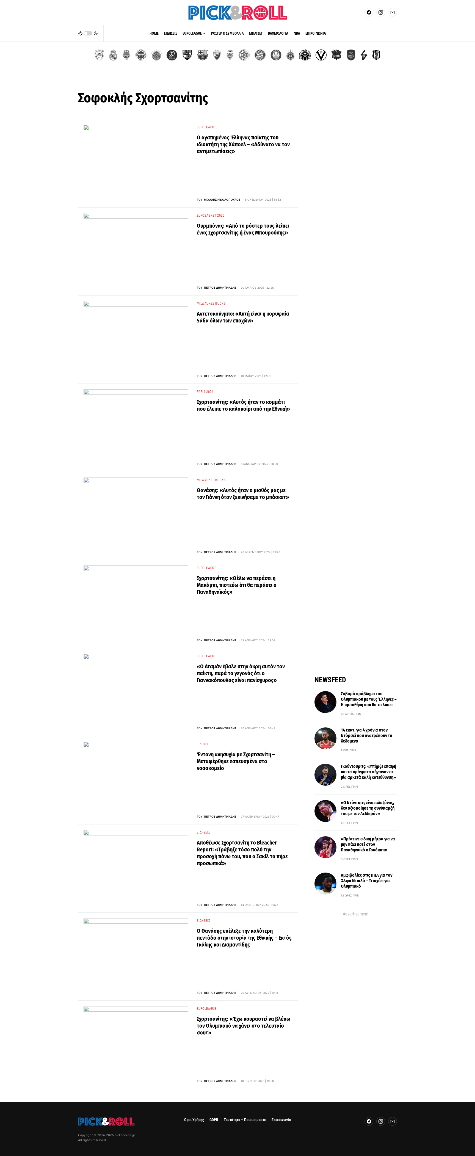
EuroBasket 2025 (211, 215)
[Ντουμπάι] (230, 54)
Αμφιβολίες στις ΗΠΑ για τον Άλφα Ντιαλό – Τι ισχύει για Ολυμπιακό (366, 881)
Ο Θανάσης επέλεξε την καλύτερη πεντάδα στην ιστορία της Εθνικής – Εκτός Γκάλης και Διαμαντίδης (244, 938)
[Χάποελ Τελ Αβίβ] (171, 54)
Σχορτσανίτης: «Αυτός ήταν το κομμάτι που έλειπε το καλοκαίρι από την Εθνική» (243, 405)
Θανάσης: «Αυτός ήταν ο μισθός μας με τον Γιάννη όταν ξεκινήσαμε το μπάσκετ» (243, 493)
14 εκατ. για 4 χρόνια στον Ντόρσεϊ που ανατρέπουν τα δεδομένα (366, 735)
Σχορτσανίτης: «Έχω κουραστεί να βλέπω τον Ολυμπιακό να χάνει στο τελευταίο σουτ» (243, 1026)
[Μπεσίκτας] (376, 54)
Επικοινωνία (281, 1120)
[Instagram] (380, 12)
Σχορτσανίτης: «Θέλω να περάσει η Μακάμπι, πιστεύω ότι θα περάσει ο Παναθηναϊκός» (237, 585)
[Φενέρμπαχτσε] (141, 54)
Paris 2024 (205, 392)
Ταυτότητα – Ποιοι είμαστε (245, 1120)
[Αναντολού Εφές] (351, 54)
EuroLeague (206, 127)
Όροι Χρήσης (194, 1120)
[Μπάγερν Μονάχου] (260, 54)
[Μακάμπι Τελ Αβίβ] (244, 54)
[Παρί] (305, 54)
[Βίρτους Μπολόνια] (321, 54)
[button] (88, 33)
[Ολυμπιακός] (99, 54)
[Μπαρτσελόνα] (202, 54)
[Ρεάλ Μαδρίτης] (113, 54)
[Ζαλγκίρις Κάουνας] (187, 54)
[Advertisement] (355, 999)
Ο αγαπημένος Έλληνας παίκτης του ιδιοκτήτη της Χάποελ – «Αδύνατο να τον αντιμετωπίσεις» (243, 144)
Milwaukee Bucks (211, 303)
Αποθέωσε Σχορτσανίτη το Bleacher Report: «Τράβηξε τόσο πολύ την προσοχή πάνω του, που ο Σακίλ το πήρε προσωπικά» (242, 853)
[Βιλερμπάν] (363, 54)
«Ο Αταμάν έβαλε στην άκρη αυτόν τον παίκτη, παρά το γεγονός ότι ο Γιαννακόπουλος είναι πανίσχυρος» (241, 673)
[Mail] (392, 12)
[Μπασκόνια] (336, 54)
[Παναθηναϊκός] (156, 54)
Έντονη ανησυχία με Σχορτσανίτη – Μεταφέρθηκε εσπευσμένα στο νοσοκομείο (236, 761)
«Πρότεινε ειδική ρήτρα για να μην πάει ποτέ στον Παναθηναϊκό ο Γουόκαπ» (368, 844)
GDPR (213, 1120)
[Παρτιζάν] (290, 54)
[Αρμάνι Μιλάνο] (275, 54)
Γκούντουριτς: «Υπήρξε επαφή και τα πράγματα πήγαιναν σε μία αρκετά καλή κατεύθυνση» (368, 772)
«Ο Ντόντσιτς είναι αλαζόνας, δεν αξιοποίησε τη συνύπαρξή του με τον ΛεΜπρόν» (367, 808)
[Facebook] (368, 12)
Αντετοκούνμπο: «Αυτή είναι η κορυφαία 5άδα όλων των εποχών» (243, 317)
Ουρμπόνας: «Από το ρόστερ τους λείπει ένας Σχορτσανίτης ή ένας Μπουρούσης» (243, 229)
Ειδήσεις (203, 744)
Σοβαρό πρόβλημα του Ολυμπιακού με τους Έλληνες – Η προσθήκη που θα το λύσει (369, 699)
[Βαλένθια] (126, 54)
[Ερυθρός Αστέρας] (217, 54)
